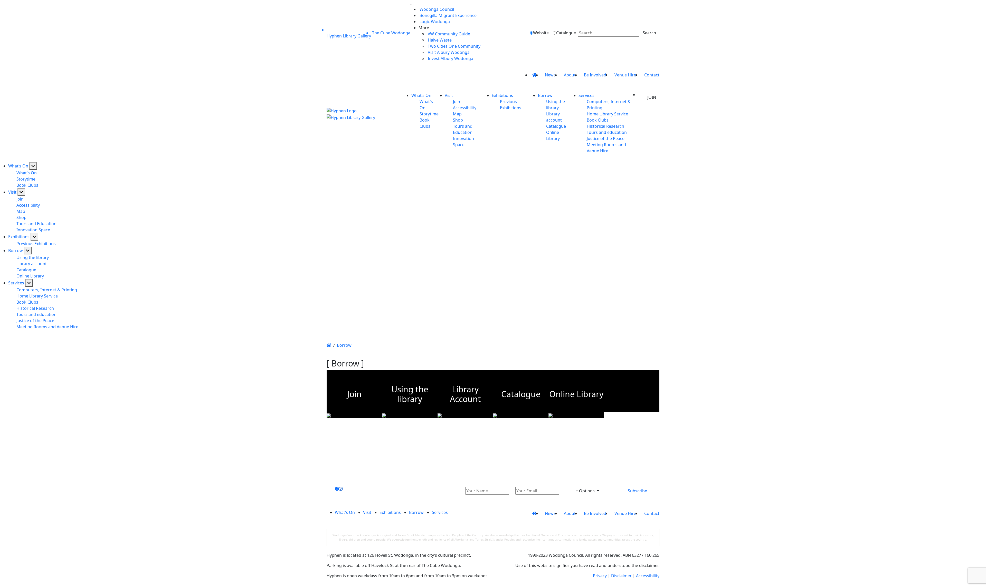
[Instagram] (341, 489)
